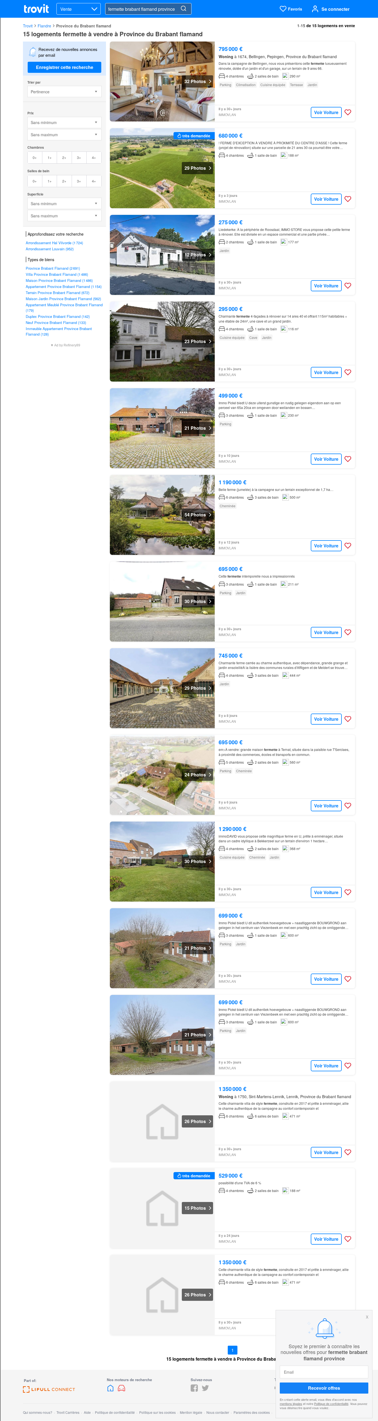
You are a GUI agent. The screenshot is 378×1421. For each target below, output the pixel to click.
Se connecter (335, 9)
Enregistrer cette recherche (64, 67)
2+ (64, 157)
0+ (35, 157)
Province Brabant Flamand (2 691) (53, 268)
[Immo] (111, 1390)
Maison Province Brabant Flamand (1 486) (59, 280)
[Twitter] (205, 1390)
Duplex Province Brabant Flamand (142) (58, 316)
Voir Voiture (326, 112)
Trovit (28, 26)
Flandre (44, 26)
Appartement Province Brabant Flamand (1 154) (64, 286)
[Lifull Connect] (49, 1391)
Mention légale (191, 1412)
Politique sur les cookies (157, 1412)
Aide (87, 1412)
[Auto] (121, 1390)
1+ (50, 157)
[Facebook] (194, 1390)
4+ (94, 157)
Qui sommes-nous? (37, 1412)
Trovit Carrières (67, 1412)
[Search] (183, 9)
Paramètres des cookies (252, 1412)
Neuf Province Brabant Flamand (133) (56, 322)
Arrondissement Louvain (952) (50, 248)
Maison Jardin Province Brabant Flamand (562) (63, 298)
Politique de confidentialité (331, 1403)
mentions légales (291, 1403)
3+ (79, 157)
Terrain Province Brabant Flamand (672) (57, 292)
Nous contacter (217, 1412)
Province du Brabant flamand (83, 26)
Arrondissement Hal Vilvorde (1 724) (54, 242)
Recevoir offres (324, 1388)
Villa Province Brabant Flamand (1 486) (57, 274)
